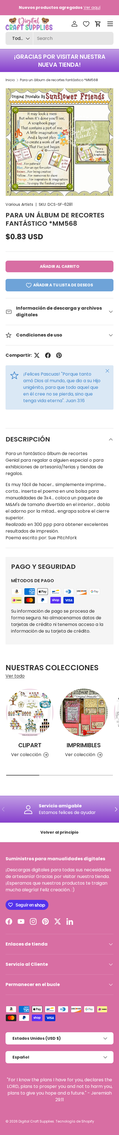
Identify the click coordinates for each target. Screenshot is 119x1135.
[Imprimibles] (84, 712)
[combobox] (59, 38)
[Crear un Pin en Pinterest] (58, 355)
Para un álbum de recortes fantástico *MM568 (59, 80)
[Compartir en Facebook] (47, 355)
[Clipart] (30, 712)
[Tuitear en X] (36, 355)
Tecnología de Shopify (75, 1121)
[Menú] (110, 24)
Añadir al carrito (59, 266)
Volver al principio (59, 832)
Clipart (30, 745)
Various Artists (19, 204)
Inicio (10, 80)
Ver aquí (92, 7)
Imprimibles (84, 745)
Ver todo (15, 676)
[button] (98, 24)
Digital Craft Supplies (36, 1121)
